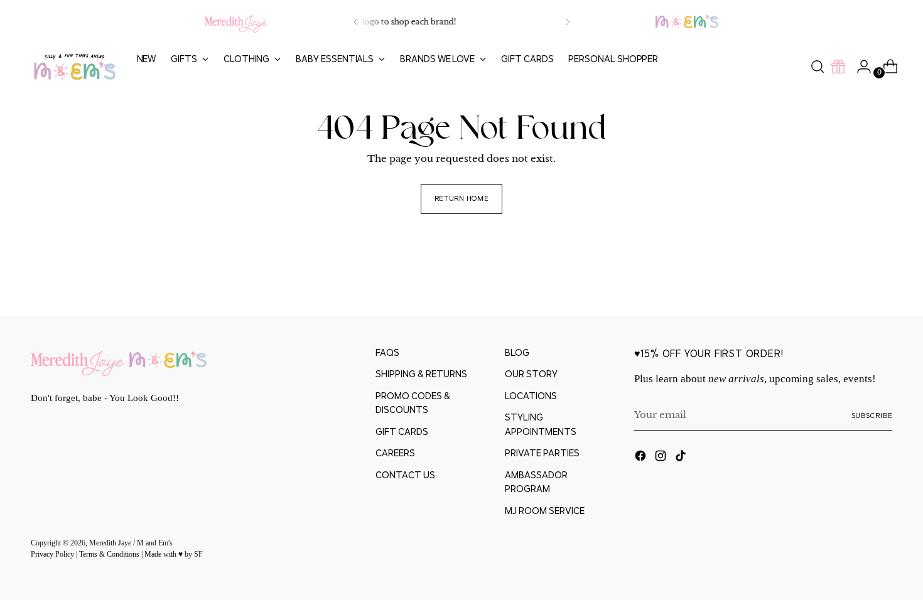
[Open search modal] (817, 66)
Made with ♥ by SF (173, 554)
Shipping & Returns (421, 374)
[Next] (567, 22)
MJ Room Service (545, 511)
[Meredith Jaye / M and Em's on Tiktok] (681, 457)
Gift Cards (401, 431)
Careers (395, 453)
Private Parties (542, 453)
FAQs (387, 352)
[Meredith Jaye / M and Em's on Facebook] (641, 457)
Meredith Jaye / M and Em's (131, 543)
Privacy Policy (53, 554)
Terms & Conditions (110, 554)
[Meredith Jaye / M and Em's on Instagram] (661, 457)
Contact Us (405, 475)
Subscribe (872, 415)
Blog (517, 352)
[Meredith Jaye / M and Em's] (75, 66)
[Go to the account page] (859, 66)
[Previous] (356, 22)
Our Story (531, 374)
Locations (531, 396)
